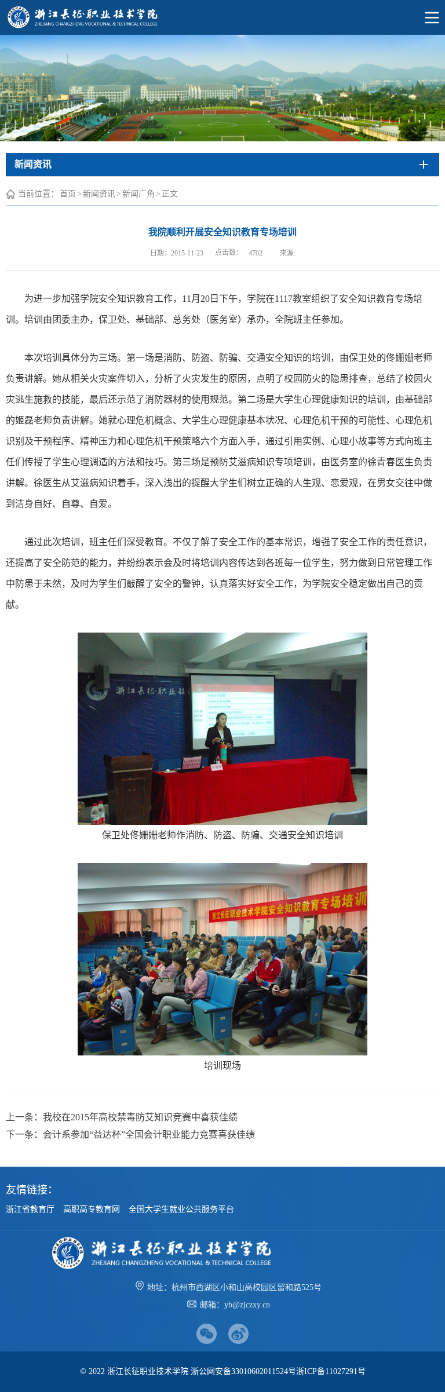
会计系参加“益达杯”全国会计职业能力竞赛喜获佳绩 (149, 1134)
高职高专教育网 (91, 1209)
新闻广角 (138, 193)
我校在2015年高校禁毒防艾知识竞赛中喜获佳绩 (140, 1117)
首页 (68, 193)
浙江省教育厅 (30, 1209)
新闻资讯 (99, 193)
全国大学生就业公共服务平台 (181, 1209)
